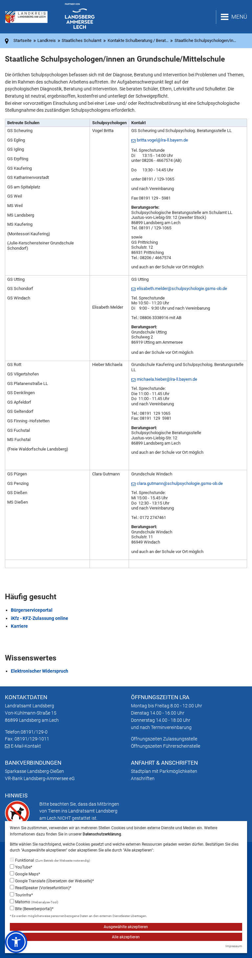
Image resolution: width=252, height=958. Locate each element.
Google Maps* (27, 874)
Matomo (36, 902)
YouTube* (23, 867)
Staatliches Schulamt (81, 40)
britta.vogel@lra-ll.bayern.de (162, 140)
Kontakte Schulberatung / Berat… (138, 40)
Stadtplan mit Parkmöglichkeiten (164, 771)
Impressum (233, 946)
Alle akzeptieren (126, 937)
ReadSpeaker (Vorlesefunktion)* (42, 888)
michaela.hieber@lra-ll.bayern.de (167, 379)
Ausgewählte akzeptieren (126, 927)
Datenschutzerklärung (102, 834)
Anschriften (143, 778)
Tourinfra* (23, 895)
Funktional (52, 860)
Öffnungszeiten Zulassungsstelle (164, 738)
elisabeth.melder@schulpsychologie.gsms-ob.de (182, 288)
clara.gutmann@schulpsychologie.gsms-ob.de (180, 483)
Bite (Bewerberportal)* (33, 909)
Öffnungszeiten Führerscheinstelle (165, 746)
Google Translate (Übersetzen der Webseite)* (54, 881)
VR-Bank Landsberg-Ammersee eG (40, 778)
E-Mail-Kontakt (26, 746)
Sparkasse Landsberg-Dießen (34, 771)
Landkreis (46, 40)
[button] (16, 941)
